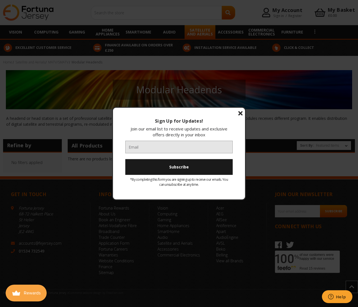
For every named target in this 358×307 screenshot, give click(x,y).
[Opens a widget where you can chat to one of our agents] (337, 297)
